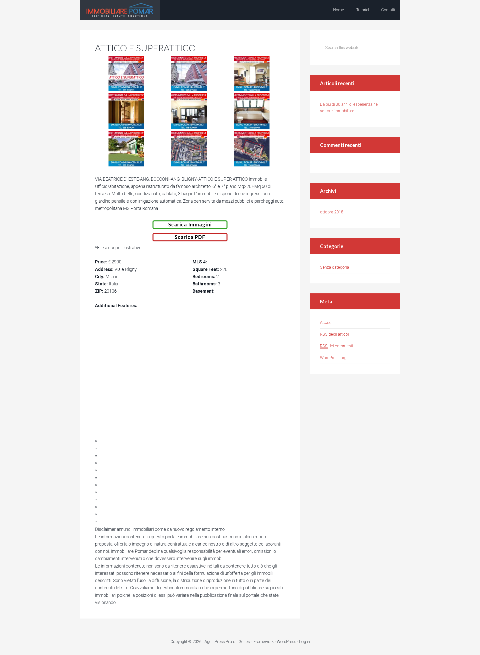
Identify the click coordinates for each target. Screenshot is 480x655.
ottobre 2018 (331, 212)
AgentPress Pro (218, 641)
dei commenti (336, 346)
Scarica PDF (190, 237)
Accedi (326, 322)
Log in (304, 641)
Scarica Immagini (190, 224)
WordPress (286, 641)
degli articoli (335, 334)
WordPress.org (333, 357)
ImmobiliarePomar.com (120, 10)
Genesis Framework (256, 641)
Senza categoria (334, 267)
